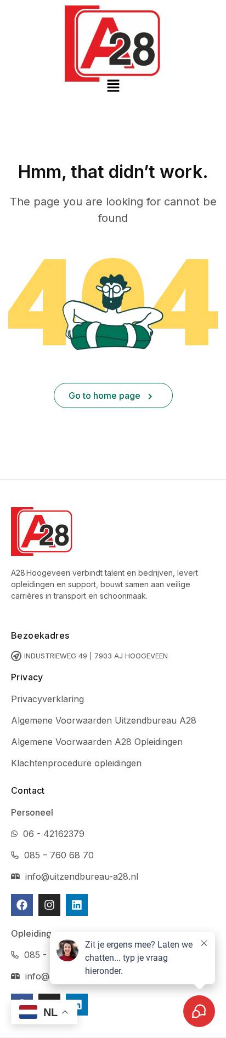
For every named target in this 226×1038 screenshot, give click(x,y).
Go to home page (106, 395)
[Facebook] (22, 905)
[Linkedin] (77, 905)
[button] (113, 86)
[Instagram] (49, 905)
